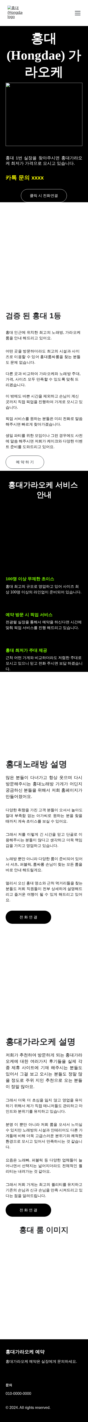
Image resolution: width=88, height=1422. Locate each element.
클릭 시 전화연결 (44, 196)
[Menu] (77, 13)
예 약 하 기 (25, 462)
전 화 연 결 (28, 917)
